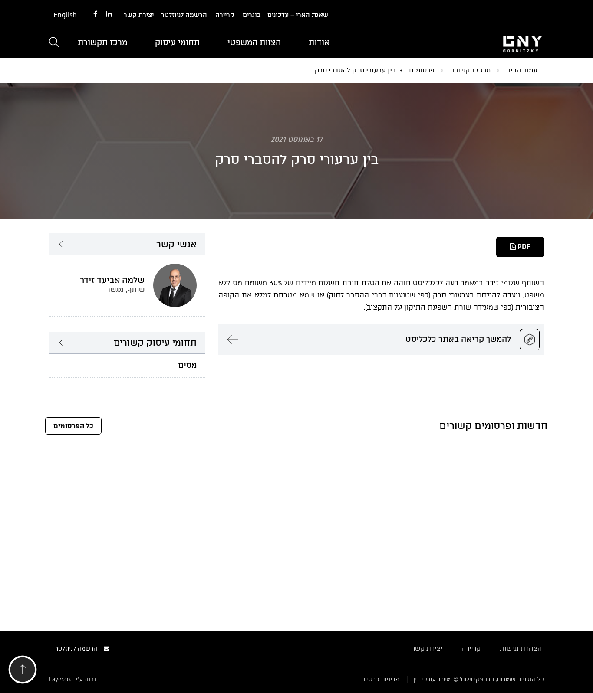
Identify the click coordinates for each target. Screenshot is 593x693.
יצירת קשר (139, 15)
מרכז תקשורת (102, 42)
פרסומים (422, 70)
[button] (23, 672)
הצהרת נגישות (521, 648)
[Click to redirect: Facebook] (95, 14)
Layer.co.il (61, 679)
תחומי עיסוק (177, 42)
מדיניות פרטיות (380, 679)
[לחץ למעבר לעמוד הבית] (466, 43)
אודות (319, 42)
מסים (187, 365)
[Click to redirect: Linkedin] (109, 14)
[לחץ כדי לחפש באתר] (54, 43)
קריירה (224, 15)
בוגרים (251, 15)
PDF (523, 247)
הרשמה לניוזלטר (184, 15)
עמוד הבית (521, 70)
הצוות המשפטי (254, 42)
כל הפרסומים (73, 426)
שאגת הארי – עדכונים (297, 15)
